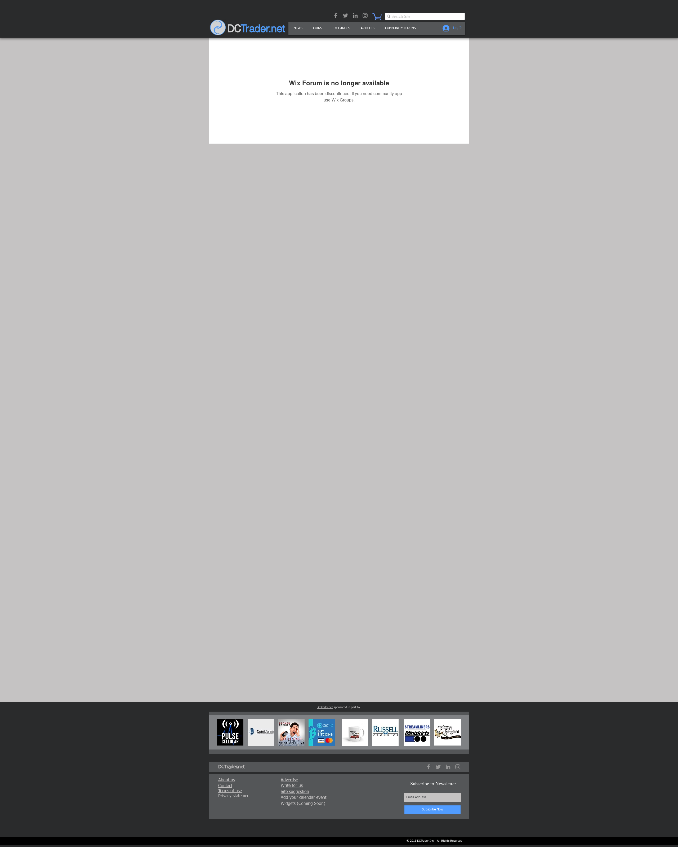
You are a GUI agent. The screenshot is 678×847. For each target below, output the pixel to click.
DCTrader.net (325, 707)
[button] (367, 28)
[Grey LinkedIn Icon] (355, 15)
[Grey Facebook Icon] (335, 15)
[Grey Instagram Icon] (365, 15)
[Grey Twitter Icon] (345, 15)
